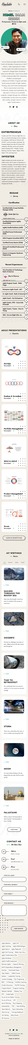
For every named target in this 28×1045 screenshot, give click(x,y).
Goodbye (9, 637)
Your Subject (9, 894)
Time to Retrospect (11, 681)
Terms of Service (14, 1038)
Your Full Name (9, 875)
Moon (7, 768)
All (5, 562)
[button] (14, 829)
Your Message (9, 903)
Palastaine (10, 812)
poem (16, 562)
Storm (7, 726)
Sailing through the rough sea (12, 593)
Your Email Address (11, 884)
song (22, 562)
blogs (10, 562)
